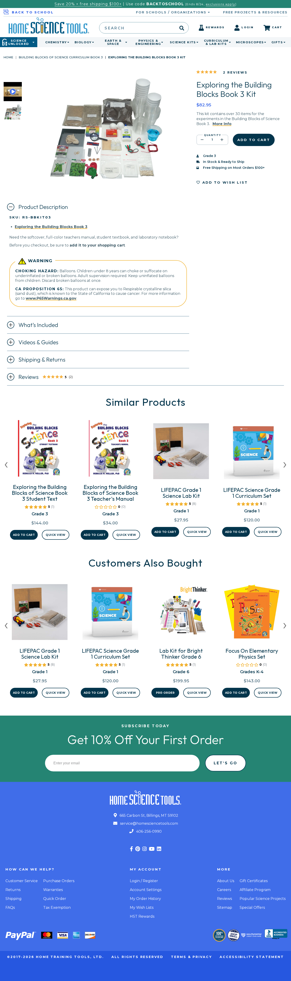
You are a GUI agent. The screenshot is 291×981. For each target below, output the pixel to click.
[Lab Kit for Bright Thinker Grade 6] (181, 614)
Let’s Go (225, 763)
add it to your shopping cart (97, 245)
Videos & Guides (38, 342)
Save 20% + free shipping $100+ (88, 4)
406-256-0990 (148, 831)
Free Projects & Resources (255, 12)
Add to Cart (24, 535)
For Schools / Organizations (172, 12)
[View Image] (13, 118)
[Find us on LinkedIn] (159, 849)
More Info (222, 124)
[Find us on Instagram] (144, 849)
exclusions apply (220, 4)
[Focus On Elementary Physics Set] (251, 614)
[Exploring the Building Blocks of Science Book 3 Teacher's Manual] (110, 450)
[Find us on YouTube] (152, 849)
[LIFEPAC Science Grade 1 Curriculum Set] (251, 453)
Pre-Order (165, 692)
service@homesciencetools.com (148, 823)
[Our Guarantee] (219, 935)
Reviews (49, 377)
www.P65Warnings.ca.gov (51, 298)
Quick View (55, 535)
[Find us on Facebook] (131, 849)
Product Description (43, 207)
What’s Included (38, 325)
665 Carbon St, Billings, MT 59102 (148, 815)
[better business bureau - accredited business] (276, 934)
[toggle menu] (67, 42)
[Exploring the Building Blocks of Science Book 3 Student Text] (39, 450)
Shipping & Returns (41, 359)
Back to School (33, 12)
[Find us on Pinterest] (137, 849)
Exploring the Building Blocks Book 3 (51, 227)
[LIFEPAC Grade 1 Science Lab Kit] (181, 453)
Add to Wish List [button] (224, 182)
